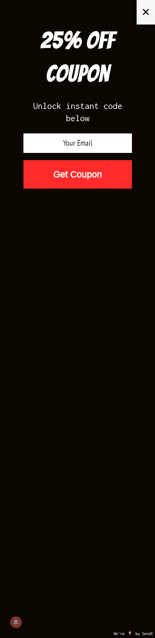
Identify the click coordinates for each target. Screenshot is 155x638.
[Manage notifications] (16, 622)
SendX (147, 634)
